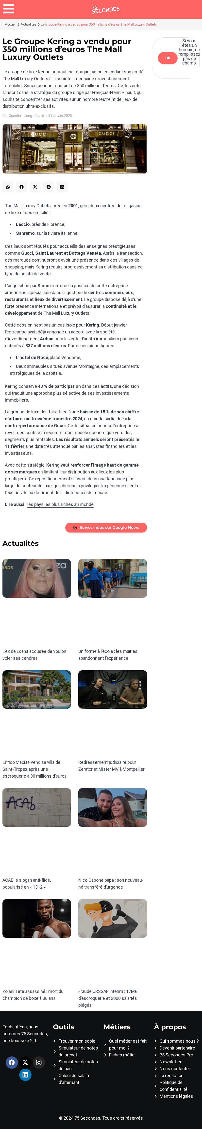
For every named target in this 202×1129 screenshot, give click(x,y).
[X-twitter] (25, 1062)
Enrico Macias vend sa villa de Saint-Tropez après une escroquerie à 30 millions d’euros (34, 769)
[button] (8, 186)
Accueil (10, 24)
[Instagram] (39, 1062)
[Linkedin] (25, 1075)
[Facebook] (12, 1062)
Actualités (28, 24)
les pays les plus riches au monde (60, 504)
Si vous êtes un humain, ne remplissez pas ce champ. (189, 52)
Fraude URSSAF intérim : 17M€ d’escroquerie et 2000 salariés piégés (107, 998)
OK (167, 58)
